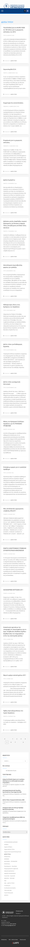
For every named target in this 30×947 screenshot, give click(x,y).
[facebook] (27, 11)
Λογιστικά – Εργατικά (9, 876)
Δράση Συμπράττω (9, 180)
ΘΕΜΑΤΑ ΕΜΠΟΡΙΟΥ (9, 871)
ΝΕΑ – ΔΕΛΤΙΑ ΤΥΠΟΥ (9, 883)
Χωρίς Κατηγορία (8, 892)
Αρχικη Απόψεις (8, 847)
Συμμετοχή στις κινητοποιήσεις (13, 103)
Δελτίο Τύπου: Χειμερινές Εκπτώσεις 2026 (13, 800)
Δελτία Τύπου (14, 60)
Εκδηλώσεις (7, 856)
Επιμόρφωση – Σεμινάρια (10, 866)
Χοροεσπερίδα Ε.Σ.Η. (9, 69)
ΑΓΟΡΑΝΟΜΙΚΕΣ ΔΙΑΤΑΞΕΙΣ (11, 842)
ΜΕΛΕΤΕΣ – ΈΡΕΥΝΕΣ (9, 878)
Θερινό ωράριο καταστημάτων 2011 (14, 675)
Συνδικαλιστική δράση (10, 888)
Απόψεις (6, 844)
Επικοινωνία (23, 939)
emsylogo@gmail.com (10, 925)
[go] (25, 761)
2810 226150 (13, 924)
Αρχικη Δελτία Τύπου (9, 849)
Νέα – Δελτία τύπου (13, 939)
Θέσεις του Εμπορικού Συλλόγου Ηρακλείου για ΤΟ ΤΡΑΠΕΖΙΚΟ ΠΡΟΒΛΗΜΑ (13, 424)
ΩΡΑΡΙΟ (6, 895)
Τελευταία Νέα (8, 890)
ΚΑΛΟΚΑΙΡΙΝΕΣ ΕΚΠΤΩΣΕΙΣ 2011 (13, 590)
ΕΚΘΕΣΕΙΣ (6, 859)
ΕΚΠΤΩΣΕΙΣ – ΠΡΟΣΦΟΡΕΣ (10, 861)
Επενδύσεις (7, 864)
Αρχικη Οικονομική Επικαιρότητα (12, 851)
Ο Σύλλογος (7, 885)
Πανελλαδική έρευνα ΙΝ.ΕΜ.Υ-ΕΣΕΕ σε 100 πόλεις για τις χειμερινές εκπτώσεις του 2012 (14, 30)
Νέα (5, 880)
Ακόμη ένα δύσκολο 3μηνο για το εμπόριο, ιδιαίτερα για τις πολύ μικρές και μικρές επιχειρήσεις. (13, 780)
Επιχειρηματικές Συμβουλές (11, 868)
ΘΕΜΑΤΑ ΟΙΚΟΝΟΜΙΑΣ (10, 873)
